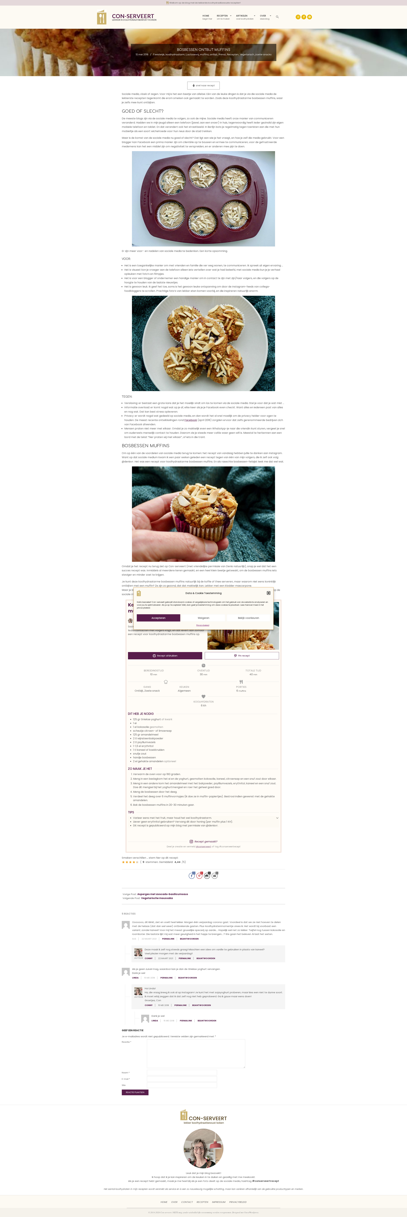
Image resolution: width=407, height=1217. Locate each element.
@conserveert (203, 846)
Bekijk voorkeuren (248, 617)
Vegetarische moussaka (157, 898)
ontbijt (213, 54)
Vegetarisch (247, 54)
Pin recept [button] (244, 655)
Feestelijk (159, 54)
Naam (126, 1072)
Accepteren (159, 617)
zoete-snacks (263, 54)
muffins (204, 54)
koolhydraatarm (175, 54)
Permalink (168, 938)
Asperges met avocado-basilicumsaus (162, 894)
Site (124, 1085)
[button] (268, 593)
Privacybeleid (202, 625)
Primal (222, 54)
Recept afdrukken (167, 655)
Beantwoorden (189, 938)
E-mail (126, 1078)
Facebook (190, 420)
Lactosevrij (192, 54)
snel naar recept (205, 85)
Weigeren (203, 617)
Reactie (126, 1041)
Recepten (233, 54)
